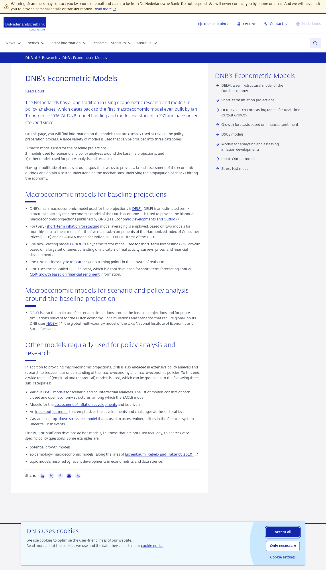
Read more (103, 9)
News (10, 43)
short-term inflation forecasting (73, 226)
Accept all (283, 532)
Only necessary (283, 546)
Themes (32, 43)
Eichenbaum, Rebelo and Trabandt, (161, 454)
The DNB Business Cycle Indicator (57, 262)
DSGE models (54, 392)
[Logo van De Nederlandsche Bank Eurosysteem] (25, 24)
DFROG (76, 244)
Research (99, 43)
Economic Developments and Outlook (145, 219)
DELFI (137, 208)
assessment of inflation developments (86, 404)
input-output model (51, 412)
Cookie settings (283, 557)
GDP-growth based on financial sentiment (65, 274)
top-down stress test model (74, 419)
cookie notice (152, 546)
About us (143, 43)
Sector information (65, 43)
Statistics (118, 43)
